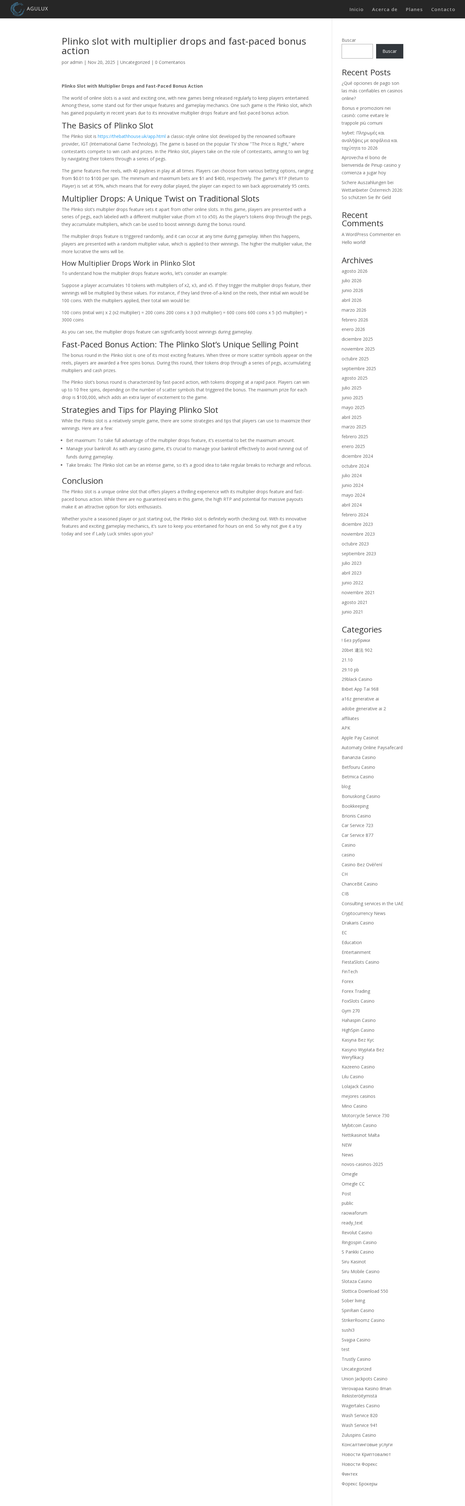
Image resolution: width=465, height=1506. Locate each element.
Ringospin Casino (359, 1242)
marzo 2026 (354, 310)
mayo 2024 (353, 495)
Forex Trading (356, 991)
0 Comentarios (170, 62)
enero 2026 (353, 329)
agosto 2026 (355, 271)
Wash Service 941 (360, 1425)
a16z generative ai (360, 699)
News (347, 1155)
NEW (347, 1145)
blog (346, 786)
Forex (347, 981)
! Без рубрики (356, 640)
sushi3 (348, 1330)
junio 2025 (352, 398)
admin (76, 62)
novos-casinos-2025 (362, 1164)
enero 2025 (353, 446)
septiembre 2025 (359, 368)
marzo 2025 (354, 427)
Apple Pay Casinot (360, 738)
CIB (345, 894)
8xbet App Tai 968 (360, 689)
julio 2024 (352, 475)
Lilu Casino (353, 1076)
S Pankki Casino (358, 1252)
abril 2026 (352, 300)
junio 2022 (352, 583)
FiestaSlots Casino (360, 962)
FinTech (350, 971)
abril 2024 (352, 505)
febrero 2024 (355, 515)
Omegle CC (353, 1184)
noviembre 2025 (358, 349)
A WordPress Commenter (368, 234)
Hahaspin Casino (359, 1020)
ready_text (352, 1223)
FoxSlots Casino (358, 1001)
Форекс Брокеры (359, 1484)
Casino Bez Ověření (362, 865)
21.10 (347, 660)
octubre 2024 (355, 466)
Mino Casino (354, 1106)
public (347, 1203)
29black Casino (357, 679)
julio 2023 (352, 563)
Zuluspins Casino (359, 1435)
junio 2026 (352, 290)
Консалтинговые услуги (367, 1444)
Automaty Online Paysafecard (372, 747)
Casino (349, 845)
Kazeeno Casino (358, 1067)
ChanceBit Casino (360, 884)
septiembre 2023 (359, 554)
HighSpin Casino (358, 1030)
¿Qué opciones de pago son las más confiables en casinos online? (372, 90)
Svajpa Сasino (356, 1340)
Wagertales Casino (361, 1406)
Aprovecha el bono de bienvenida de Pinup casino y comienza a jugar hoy (371, 165)
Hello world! (354, 242)
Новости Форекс (359, 1464)
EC (344, 933)
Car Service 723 (357, 825)
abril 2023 (352, 573)
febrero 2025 (355, 436)
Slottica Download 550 (365, 1291)
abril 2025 (352, 417)
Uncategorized (135, 62)
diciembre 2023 (357, 524)
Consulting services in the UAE (372, 903)
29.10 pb (350, 670)
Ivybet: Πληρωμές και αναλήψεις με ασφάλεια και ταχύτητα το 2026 (369, 140)
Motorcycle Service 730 (365, 1115)
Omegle (350, 1174)
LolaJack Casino (358, 1086)
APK (346, 728)
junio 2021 (352, 612)
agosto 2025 (355, 378)
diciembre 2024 (357, 456)
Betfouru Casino (358, 767)
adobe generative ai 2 (364, 709)
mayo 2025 (353, 407)
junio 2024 (352, 485)
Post (346, 1194)
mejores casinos (358, 1096)
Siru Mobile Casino (361, 1271)
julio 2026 (352, 280)
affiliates (350, 718)
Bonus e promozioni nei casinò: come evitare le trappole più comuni (366, 115)
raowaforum (354, 1213)
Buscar (349, 40)
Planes (414, 9)
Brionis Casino (356, 816)
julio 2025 (352, 388)
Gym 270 (351, 1011)
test (346, 1349)
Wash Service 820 (360, 1415)
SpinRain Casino (358, 1310)
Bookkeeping (355, 806)
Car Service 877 (357, 835)
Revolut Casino (357, 1232)
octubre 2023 (355, 544)
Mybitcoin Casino (359, 1125)
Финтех (349, 1474)
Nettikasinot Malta (361, 1135)
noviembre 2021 (358, 592)
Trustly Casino (356, 1359)
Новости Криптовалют (366, 1454)
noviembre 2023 (358, 534)
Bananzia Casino (359, 757)
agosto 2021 (355, 602)
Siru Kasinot (354, 1262)
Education (352, 942)
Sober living (353, 1301)
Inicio (357, 9)
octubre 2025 (355, 359)
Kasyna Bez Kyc (358, 1040)
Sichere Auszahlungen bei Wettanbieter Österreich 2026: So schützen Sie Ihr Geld (372, 190)
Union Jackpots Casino (365, 1379)
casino (348, 855)
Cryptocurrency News (364, 913)
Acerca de (385, 9)
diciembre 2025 (357, 339)
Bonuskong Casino (361, 796)
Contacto (443, 9)
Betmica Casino (358, 777)
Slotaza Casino (357, 1281)
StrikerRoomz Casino (363, 1320)
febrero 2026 (355, 320)
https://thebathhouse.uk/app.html (132, 136)
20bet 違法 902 (357, 650)
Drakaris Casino (358, 923)
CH (345, 874)
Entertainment (356, 952)
